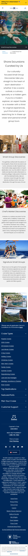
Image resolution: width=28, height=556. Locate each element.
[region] (14, 550)
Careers (14, 508)
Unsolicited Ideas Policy (14, 526)
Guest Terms (14, 498)
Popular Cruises (6, 339)
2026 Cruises (5, 342)
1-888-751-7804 (14, 435)
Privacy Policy (14, 501)
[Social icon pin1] (6, 447)
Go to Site (4, 3)
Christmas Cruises (7, 360)
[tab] (14, 47)
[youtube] (22, 447)
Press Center (14, 523)
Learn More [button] (14, 298)
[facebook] (10, 447)
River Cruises (5, 385)
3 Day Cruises (5, 353)
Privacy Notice (22, 550)
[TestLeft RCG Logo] (14, 536)
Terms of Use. (9, 551)
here (21, 327)
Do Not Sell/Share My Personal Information (14, 529)
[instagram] (14, 447)
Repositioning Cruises (8, 374)
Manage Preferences (14, 553)
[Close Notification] (26, 3)
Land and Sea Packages (8, 378)
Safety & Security (14, 514)
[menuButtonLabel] (2, 8)
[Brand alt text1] (14, 542)
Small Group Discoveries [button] (8, 47)
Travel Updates (14, 520)
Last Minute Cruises (7, 349)
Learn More (14, 429)
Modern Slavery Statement (14, 511)
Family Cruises (5, 367)
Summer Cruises (6, 370)
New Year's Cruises (7, 363)
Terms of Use (14, 505)
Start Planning (14, 441)
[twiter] (18, 447)
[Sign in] (25, 8)
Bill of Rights (14, 517)
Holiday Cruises (6, 356)
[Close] (26, 546)
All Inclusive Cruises (7, 346)
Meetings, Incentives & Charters (11, 381)
